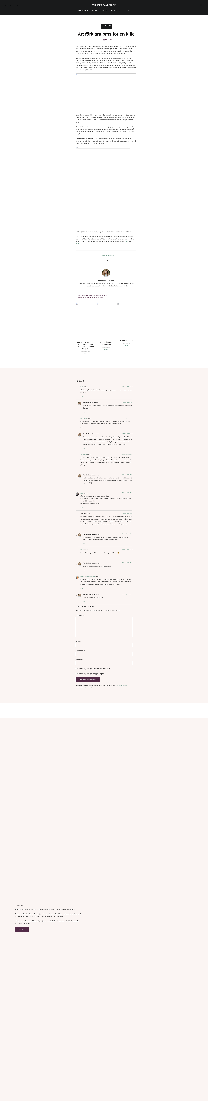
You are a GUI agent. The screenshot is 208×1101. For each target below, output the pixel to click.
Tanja (126, 241)
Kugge (78, 243)
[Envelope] (17, 5)
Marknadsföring (99, 10)
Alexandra (83, 418)
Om (128, 10)
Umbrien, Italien (126, 341)
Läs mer (22, 929)
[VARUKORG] (198, 5)
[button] (201, 5)
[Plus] (12, 5)
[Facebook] (97, 265)
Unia (81, 387)
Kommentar (80, 616)
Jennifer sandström (104, 5)
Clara (82, 549)
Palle (81, 493)
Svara (81, 396)
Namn (78, 642)
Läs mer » (85, 353)
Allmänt (108, 25)
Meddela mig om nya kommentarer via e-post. (93, 669)
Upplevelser (116, 10)
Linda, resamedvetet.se (87, 576)
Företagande (82, 10)
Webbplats (79, 660)
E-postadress (81, 651)
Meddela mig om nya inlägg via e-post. (91, 674)
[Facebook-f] (10, 5)
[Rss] (15, 5)
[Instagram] (7, 5)
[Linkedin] (5, 5)
